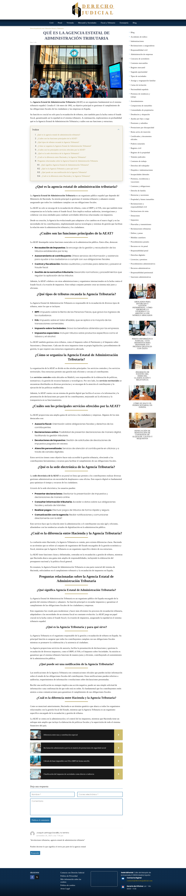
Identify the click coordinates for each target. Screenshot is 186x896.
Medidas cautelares (138, 237)
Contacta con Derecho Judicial (72, 873)
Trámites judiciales (138, 157)
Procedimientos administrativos (143, 264)
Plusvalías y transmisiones (141, 224)
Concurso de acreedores (140, 59)
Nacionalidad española (139, 89)
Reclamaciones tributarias (141, 229)
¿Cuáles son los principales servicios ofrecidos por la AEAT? (61, 150)
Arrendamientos (137, 101)
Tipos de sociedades (138, 76)
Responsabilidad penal (139, 251)
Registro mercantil (138, 67)
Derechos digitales (138, 255)
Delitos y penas (137, 233)
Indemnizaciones (137, 41)
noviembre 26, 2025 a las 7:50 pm (49, 835)
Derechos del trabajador (140, 166)
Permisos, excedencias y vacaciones (140, 180)
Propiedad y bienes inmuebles (142, 199)
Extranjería (124, 23)
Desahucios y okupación (140, 114)
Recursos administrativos (140, 268)
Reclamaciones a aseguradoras (142, 46)
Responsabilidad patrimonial (142, 272)
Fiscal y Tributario (108, 23)
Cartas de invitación (138, 85)
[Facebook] (32, 877)
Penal (60, 23)
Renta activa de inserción (140, 132)
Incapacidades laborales (140, 174)
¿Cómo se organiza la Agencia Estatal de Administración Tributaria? (64, 146)
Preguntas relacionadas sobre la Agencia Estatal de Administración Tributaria (68, 161)
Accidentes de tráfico (139, 37)
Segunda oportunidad (139, 72)
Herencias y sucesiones (140, 195)
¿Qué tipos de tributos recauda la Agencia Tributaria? (58, 142)
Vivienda (70, 23)
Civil (51, 23)
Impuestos (135, 220)
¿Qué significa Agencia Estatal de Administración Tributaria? (65, 165)
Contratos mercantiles (139, 63)
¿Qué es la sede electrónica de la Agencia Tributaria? (58, 153)
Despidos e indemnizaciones (142, 170)
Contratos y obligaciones (140, 186)
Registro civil (136, 148)
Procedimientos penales (140, 242)
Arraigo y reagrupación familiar (143, 81)
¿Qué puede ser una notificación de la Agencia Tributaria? (64, 172)
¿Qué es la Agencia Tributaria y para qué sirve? (59, 169)
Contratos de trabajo (138, 161)
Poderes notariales (138, 144)
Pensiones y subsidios (139, 123)
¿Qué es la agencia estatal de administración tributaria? (58, 135)
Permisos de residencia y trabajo (140, 95)
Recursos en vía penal (139, 246)
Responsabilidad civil (139, 50)
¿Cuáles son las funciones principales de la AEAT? (57, 138)
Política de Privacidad (69, 876)
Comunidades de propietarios (142, 110)
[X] (37, 877)
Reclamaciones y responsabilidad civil (139, 205)
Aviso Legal (65, 889)
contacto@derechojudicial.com (139, 881)
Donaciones (135, 216)
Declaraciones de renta (139, 211)
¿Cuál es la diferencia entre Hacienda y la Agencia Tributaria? (61, 157)
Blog (134, 23)
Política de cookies (67, 885)
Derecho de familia (138, 191)
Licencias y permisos (139, 259)
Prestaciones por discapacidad (142, 127)
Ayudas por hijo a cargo (140, 119)
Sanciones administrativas (141, 277)
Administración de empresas (142, 54)
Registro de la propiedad (140, 152)
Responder (35, 853)
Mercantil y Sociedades (87, 23)
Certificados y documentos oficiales (141, 138)
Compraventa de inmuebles (141, 106)
